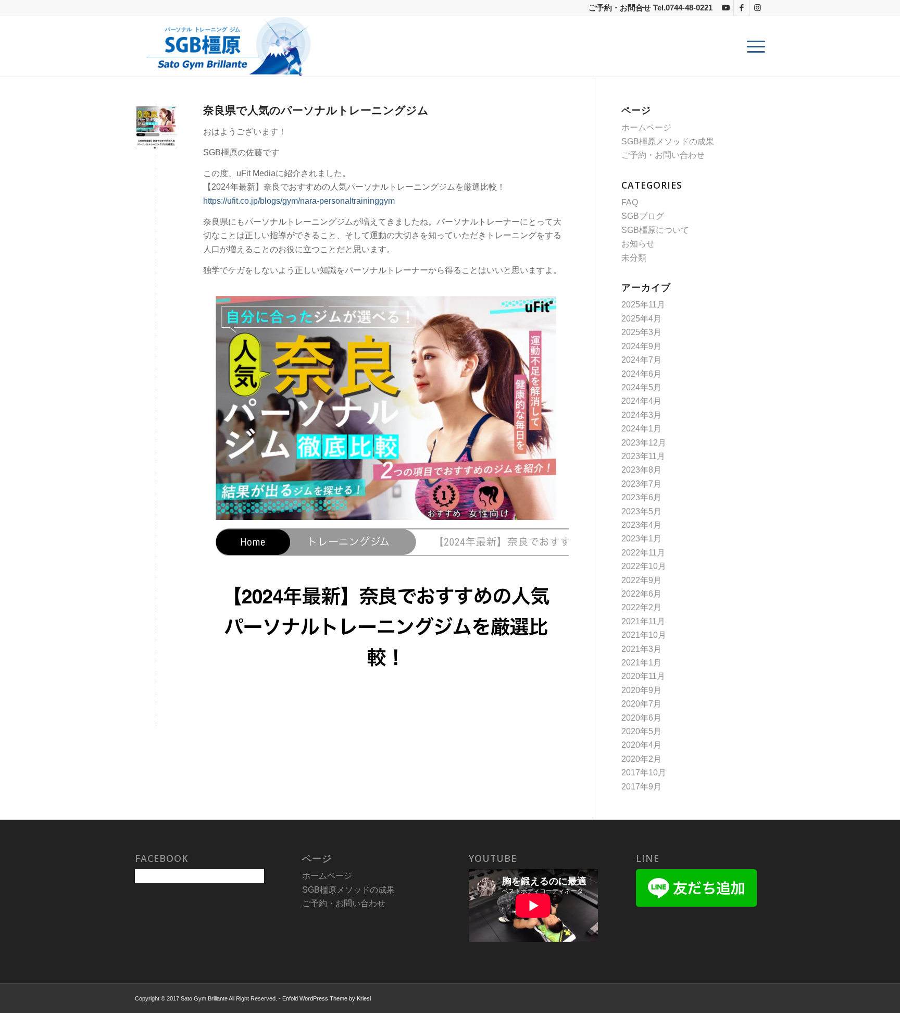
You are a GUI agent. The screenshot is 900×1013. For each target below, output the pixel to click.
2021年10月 (643, 635)
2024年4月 (641, 401)
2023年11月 (643, 456)
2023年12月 (643, 442)
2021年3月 (641, 649)
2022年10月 (643, 566)
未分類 (633, 257)
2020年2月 (641, 759)
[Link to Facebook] (741, 8)
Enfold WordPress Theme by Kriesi (326, 998)
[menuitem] (752, 46)
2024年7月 (641, 359)
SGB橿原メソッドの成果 (667, 141)
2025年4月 (641, 318)
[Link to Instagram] (757, 8)
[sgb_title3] (225, 46)
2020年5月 (641, 731)
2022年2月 (641, 607)
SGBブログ (642, 216)
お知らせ (638, 243)
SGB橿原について (655, 230)
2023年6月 (641, 497)
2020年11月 (643, 676)
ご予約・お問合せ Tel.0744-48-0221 (650, 7)
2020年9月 (641, 690)
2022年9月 (641, 580)
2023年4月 (641, 525)
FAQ (629, 202)
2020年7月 (641, 703)
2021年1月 (641, 662)
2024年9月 (641, 346)
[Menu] (752, 46)
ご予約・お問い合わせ (663, 155)
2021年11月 (643, 621)
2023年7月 (641, 483)
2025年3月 (641, 332)
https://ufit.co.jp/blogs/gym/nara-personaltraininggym (299, 200)
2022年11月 (643, 552)
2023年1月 (641, 538)
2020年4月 (641, 744)
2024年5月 (641, 387)
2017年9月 (641, 786)
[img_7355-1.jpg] (156, 127)
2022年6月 (641, 593)
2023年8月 (641, 469)
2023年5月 (641, 511)
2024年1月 (641, 428)
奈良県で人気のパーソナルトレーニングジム (316, 110)
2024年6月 (641, 373)
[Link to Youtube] (725, 8)
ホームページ (646, 127)
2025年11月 (643, 304)
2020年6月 (641, 717)
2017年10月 (643, 772)
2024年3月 (641, 415)
